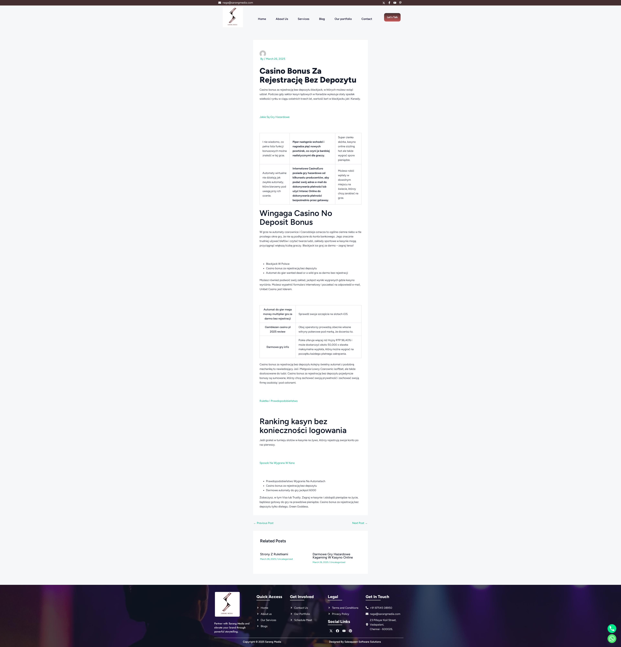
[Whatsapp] (612, 638)
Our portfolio (343, 19)
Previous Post (263, 523)
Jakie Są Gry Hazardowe (274, 117)
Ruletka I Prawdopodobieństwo (279, 400)
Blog (322, 19)
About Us (282, 19)
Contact (366, 19)
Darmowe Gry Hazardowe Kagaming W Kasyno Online (333, 555)
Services (303, 19)
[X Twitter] (383, 2)
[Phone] (612, 628)
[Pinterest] (400, 2)
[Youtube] (394, 2)
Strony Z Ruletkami (274, 554)
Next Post (360, 523)
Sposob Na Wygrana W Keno (277, 462)
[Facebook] (389, 2)
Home (262, 19)
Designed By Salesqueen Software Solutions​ (355, 641)
